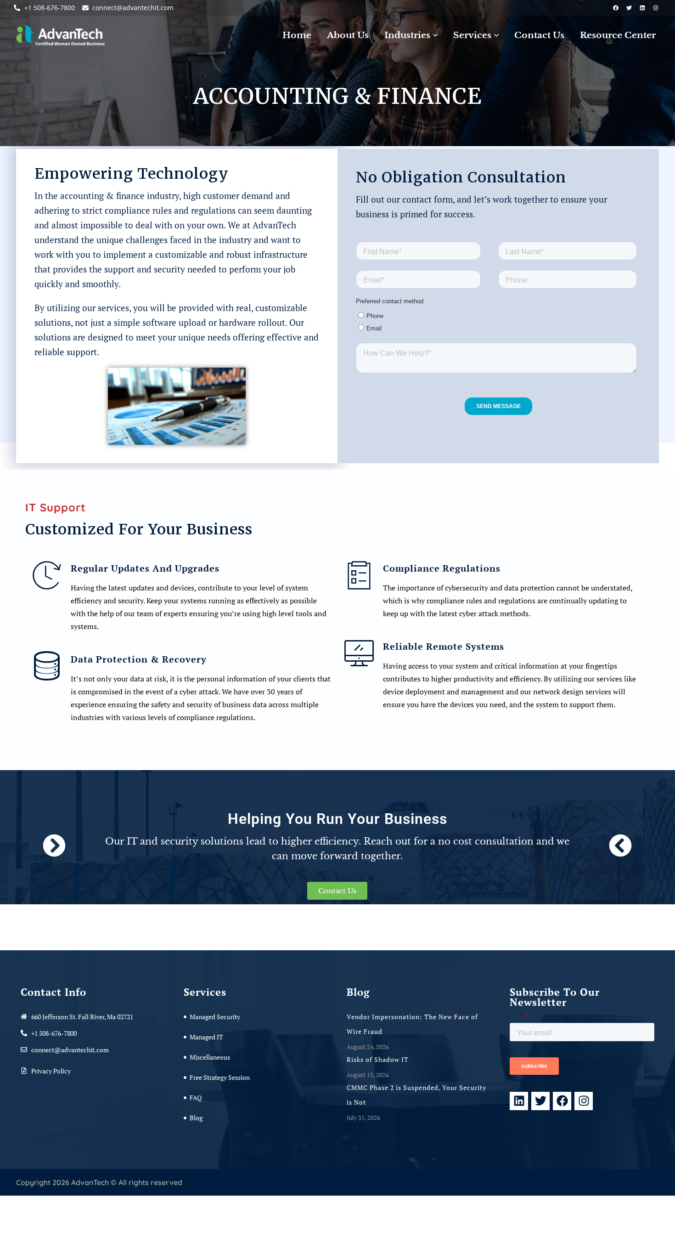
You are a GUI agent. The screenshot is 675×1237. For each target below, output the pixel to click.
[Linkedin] (642, 7)
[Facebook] (615, 7)
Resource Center (618, 35)
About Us (348, 35)
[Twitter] (629, 7)
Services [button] (472, 35)
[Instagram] (655, 7)
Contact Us (539, 35)
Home (296, 35)
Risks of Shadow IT (379, 1059)
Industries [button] (407, 35)
